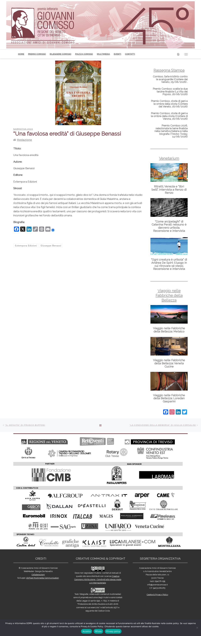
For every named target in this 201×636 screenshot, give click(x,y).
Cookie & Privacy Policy (157, 594)
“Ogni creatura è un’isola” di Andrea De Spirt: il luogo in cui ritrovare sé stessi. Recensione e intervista (169, 264)
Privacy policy (113, 631)
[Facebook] (166, 412)
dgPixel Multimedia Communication (42, 578)
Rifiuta (98, 631)
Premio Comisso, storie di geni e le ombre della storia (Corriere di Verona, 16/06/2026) (169, 116)
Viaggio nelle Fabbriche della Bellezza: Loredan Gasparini (169, 398)
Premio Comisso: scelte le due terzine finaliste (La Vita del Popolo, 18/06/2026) (170, 91)
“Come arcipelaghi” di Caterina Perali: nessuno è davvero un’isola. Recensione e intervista (169, 226)
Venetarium (169, 158)
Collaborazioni (38, 574)
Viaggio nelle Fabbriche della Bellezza (169, 295)
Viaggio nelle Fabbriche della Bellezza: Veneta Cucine (169, 363)
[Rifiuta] (197, 627)
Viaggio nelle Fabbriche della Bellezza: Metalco (169, 330)
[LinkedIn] (178, 412)
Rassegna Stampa (169, 70)
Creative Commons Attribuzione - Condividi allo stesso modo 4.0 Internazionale (97, 579)
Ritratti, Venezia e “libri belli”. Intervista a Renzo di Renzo (169, 189)
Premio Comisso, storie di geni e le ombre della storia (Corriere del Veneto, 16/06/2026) (169, 104)
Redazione (24, 140)
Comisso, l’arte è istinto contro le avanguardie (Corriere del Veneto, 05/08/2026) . (170, 79)
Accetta (86, 631)
